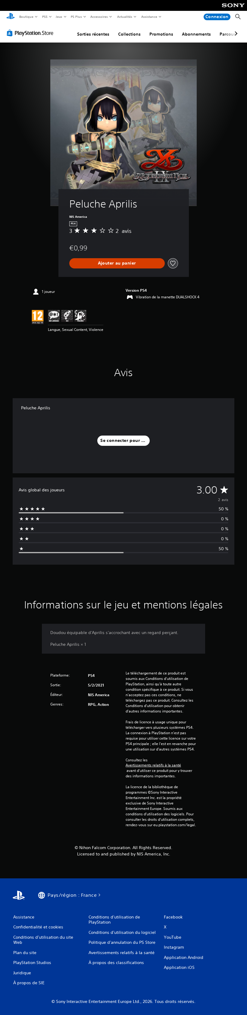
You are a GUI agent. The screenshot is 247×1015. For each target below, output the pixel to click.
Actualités (124, 16)
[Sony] (233, 9)
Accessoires (99, 16)
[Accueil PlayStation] (10, 17)
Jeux (59, 16)
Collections (129, 34)
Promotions (161, 34)
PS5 (45, 16)
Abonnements (196, 34)
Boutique (26, 16)
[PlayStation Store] (31, 33)
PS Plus (76, 16)
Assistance (149, 16)
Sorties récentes (93, 34)
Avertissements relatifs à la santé (153, 765)
